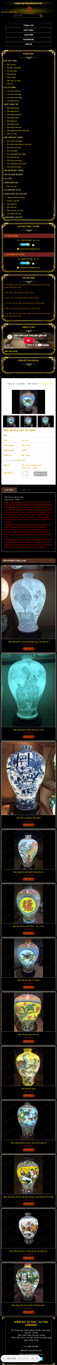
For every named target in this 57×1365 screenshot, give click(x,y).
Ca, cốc (8, 179)
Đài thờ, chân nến (14, 68)
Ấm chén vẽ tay (13, 157)
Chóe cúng (11, 77)
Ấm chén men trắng (14, 141)
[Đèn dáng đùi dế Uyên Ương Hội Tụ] (28, 849)
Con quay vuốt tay (14, 214)
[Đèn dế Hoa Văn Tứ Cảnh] (28, 402)
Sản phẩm (28, 35)
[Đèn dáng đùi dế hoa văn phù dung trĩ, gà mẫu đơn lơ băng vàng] (28, 1174)
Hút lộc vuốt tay (13, 201)
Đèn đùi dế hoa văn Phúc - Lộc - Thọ (28, 926)
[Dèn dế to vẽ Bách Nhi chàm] (28, 778)
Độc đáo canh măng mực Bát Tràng (19, 285)
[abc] (25, 244)
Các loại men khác (14, 167)
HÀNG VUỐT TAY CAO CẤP (16, 194)
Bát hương (11, 64)
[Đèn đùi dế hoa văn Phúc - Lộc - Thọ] (28, 903)
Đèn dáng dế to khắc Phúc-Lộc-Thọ (28, 730)
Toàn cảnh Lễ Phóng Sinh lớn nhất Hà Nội (22, 290)
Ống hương (11, 74)
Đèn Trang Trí (11, 104)
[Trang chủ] (28, 8)
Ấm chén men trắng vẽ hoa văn (19, 144)
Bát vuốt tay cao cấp (15, 210)
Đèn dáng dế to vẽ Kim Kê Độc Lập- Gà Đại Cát (28, 642)
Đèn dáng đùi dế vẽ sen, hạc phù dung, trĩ (28, 1143)
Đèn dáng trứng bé (14, 114)
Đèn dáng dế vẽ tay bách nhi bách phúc (28, 1305)
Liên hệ (28, 44)
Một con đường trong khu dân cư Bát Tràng (23, 301)
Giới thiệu (28, 30)
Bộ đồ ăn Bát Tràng (14, 171)
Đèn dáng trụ (12, 121)
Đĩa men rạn (11, 186)
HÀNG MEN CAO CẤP (13, 217)
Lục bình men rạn (13, 91)
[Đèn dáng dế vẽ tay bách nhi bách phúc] (28, 1282)
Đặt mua (28, 649)
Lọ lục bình (10, 87)
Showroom (28, 40)
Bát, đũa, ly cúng (13, 81)
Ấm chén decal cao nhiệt (16, 164)
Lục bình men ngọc (14, 94)
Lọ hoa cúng (11, 71)
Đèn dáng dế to (13, 111)
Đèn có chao (12, 134)
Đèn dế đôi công (28, 1089)
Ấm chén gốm (12, 151)
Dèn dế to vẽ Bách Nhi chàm (29, 818)
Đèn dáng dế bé (13, 108)
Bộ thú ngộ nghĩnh (14, 175)
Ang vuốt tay (12, 204)
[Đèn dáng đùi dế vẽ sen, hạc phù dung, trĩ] (28, 1120)
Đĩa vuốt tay (11, 207)
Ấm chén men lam (14, 148)
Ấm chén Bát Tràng (14, 137)
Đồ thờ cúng (11, 61)
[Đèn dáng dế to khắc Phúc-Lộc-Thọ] (28, 690)
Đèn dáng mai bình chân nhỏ (18, 131)
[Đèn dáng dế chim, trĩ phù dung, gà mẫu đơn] (28, 1228)
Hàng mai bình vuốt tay (16, 198)
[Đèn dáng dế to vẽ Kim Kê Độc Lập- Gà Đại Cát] (28, 602)
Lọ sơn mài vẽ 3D (13, 190)
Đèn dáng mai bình (14, 127)
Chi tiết (9, 490)
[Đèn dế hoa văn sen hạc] (28, 1012)
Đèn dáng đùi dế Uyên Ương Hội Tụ (28, 872)
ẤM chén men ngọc (14, 160)
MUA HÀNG (41, 474)
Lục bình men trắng (14, 98)
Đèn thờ (10, 84)
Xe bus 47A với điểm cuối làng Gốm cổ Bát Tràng (25, 296)
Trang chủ (28, 25)
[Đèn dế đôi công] (28, 1066)
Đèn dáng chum (13, 124)
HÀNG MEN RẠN (11, 183)
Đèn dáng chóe (13, 118)
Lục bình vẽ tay (13, 101)
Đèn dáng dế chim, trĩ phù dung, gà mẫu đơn (28, 1251)
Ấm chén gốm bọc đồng (16, 154)
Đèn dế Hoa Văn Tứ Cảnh (29, 980)
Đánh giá (26, 490)
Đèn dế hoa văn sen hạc (28, 1034)
